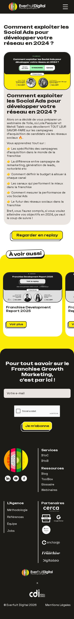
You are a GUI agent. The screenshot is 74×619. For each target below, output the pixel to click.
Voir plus (16, 324)
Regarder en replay (37, 235)
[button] (63, 7)
